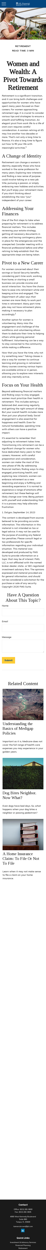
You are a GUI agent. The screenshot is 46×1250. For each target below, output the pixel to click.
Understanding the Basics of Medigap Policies (18, 728)
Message (6, 637)
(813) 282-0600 (26, 1209)
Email (5, 621)
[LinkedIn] (23, 1230)
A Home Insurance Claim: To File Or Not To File (21, 858)
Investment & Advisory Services (23, 1242)
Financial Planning (23, 1245)
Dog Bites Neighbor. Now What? (19, 795)
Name (5, 605)
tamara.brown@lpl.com (23, 1226)
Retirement (23, 1248)
